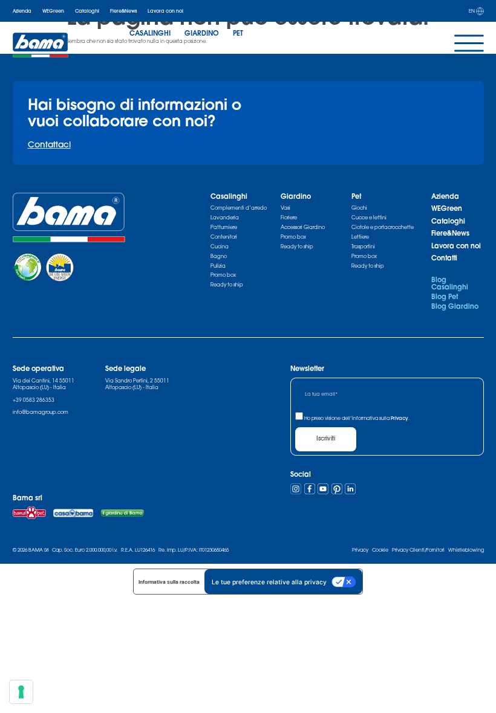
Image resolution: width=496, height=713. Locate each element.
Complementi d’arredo (238, 208)
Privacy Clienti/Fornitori (418, 550)
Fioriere (289, 218)
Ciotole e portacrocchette (382, 227)
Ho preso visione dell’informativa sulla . (357, 418)
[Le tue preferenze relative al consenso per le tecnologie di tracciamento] (21, 691)
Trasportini (363, 247)
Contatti (444, 257)
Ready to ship (226, 285)
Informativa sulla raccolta (169, 582)
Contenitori (223, 237)
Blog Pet (444, 296)
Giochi (359, 208)
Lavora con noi (165, 11)
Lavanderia (224, 218)
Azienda (22, 11)
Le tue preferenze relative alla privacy (269, 582)
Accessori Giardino (303, 227)
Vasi (285, 208)
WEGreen (53, 11)
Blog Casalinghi (449, 283)
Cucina (219, 247)
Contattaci (49, 144)
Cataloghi (87, 11)
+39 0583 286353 (33, 400)
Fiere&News (123, 11)
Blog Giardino (454, 306)
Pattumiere (223, 227)
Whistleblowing (466, 550)
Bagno (218, 256)
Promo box (223, 275)
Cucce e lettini (369, 218)
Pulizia (218, 266)
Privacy (399, 418)
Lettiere (360, 237)
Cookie (380, 550)
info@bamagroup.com (40, 412)
